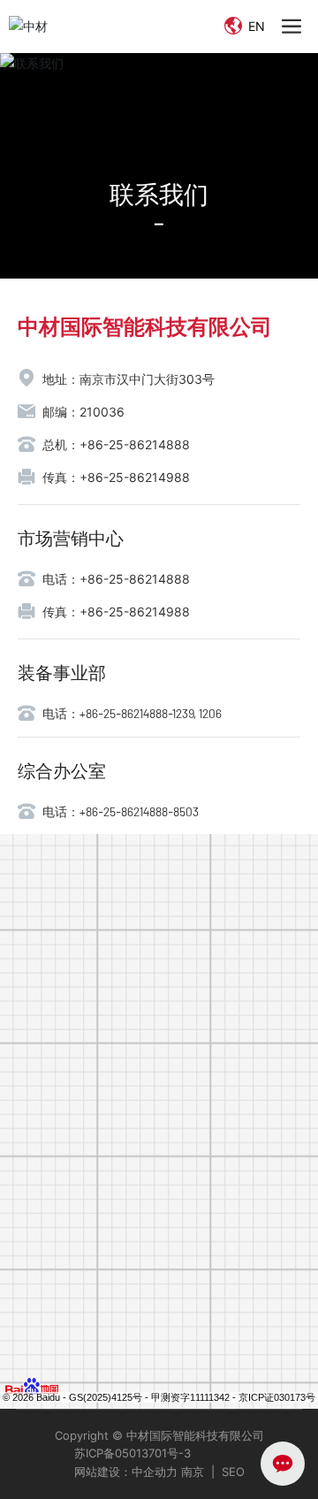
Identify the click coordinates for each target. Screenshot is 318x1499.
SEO (233, 1472)
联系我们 (159, 194)
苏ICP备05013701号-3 (132, 1453)
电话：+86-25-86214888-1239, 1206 (132, 713)
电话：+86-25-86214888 (116, 578)
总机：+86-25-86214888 (116, 444)
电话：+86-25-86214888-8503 (120, 811)
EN (255, 26)
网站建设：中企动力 (126, 1472)
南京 (191, 1472)
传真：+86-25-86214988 (116, 477)
